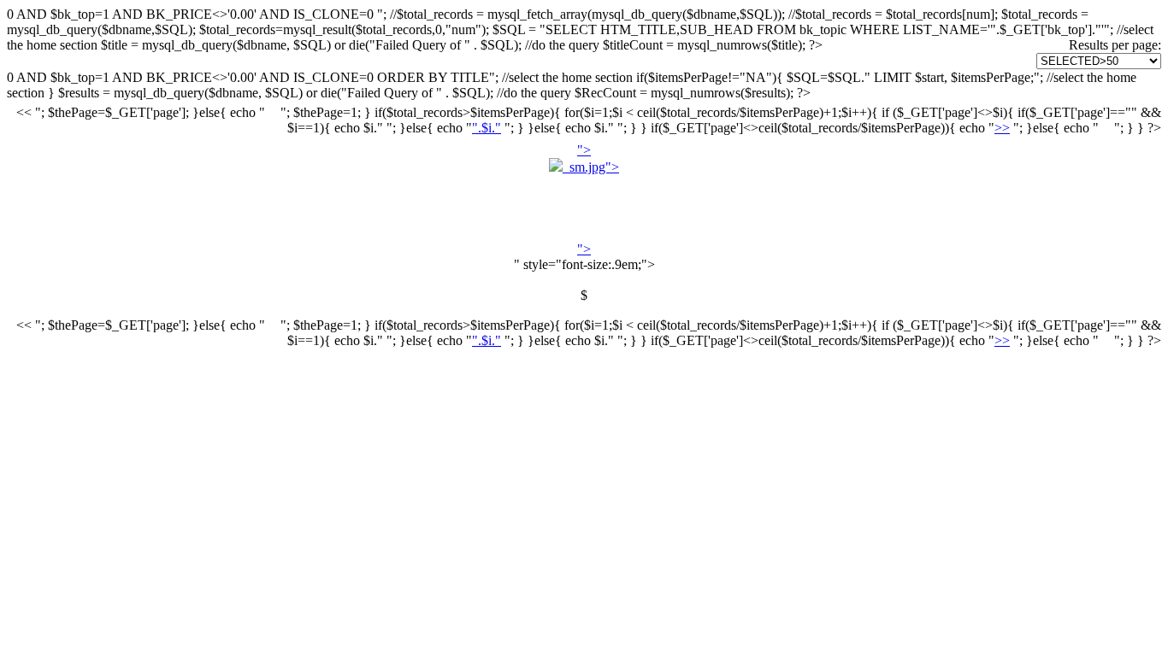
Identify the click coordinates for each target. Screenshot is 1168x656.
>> (1002, 127)
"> (591, 199)
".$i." (486, 127)
